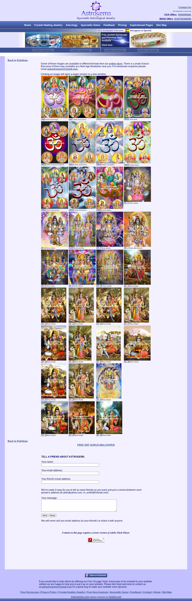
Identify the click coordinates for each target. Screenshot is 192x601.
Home (27, 25)
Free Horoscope (29, 592)
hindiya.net (115, 597)
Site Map (161, 25)
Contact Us (184, 7)
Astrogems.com (80, 597)
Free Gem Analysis (97, 592)
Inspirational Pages (141, 25)
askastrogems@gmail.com (62, 69)
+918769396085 (182, 19)
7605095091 (184, 14)
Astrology (71, 25)
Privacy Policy (48, 592)
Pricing (122, 25)
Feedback (109, 25)
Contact (147, 592)
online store (115, 63)
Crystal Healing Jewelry (48, 25)
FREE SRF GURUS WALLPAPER (96, 445)
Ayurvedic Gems (90, 25)
